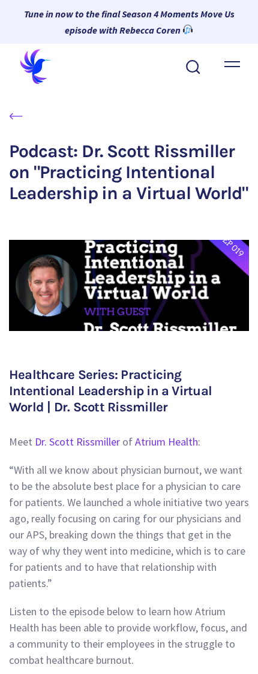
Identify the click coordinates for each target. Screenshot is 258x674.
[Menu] (232, 64)
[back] (16, 115)
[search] (193, 65)
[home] (40, 66)
